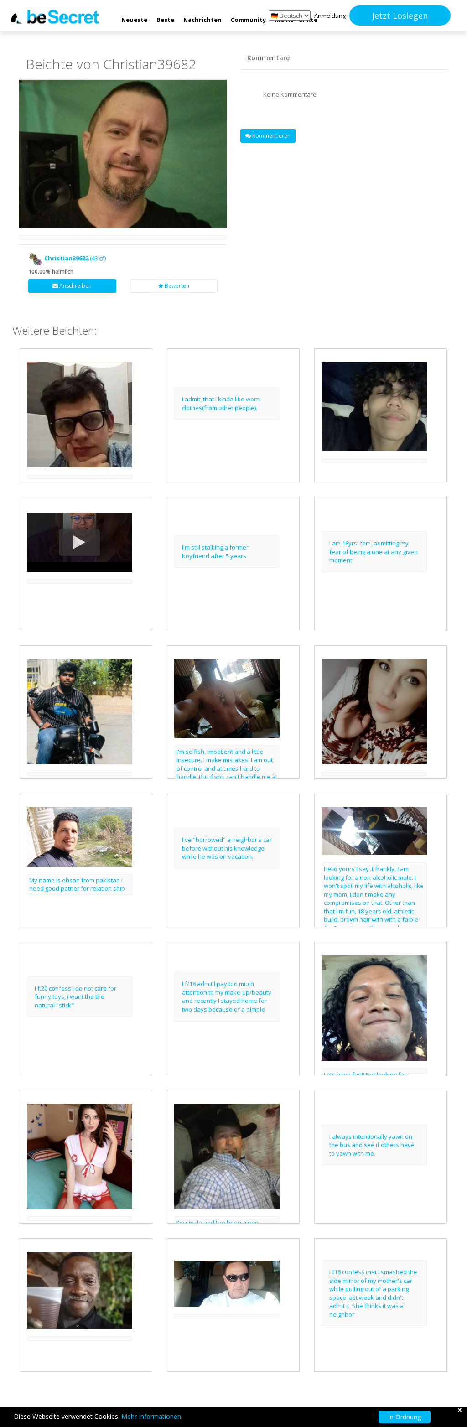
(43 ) (75, 258)
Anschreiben (75, 286)
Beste (165, 20)
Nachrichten (202, 20)
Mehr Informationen (151, 1416)
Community (248, 20)
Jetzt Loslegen (400, 15)
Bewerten (176, 286)
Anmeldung (330, 15)
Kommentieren (271, 136)
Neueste (134, 20)
